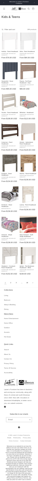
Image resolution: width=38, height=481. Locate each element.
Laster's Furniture (18, 435)
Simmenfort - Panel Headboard (7, 82)
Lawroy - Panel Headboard (28, 205)
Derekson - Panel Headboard (7, 205)
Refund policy (17, 437)
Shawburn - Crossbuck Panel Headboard (8, 266)
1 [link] (5, 283)
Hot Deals (7, 337)
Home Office (8, 323)
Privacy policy (27, 437)
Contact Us (8, 359)
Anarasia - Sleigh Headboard (7, 235)
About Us (7, 354)
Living (6, 295)
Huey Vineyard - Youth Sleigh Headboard (26, 235)
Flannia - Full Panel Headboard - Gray (26, 82)
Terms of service (13, 441)
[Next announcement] (34, 2)
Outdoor (7, 327)
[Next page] (33, 282)
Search (6, 349)
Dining (6, 309)
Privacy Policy (9, 363)
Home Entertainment (11, 318)
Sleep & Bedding (10, 304)
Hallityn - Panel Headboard (10, 51)
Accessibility (8, 372)
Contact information (25, 441)
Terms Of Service (10, 368)
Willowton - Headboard (27, 112)
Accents (7, 332)
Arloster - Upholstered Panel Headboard (26, 143)
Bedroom (7, 300)
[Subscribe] (29, 419)
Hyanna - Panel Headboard (28, 173)
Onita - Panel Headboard (27, 51)
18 (27, 282)
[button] (4, 9)
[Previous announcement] (4, 2)
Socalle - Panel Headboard (10, 112)
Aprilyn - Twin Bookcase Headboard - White (27, 266)
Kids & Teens (8, 314)
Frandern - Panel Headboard (7, 174)
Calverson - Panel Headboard (7, 143)
